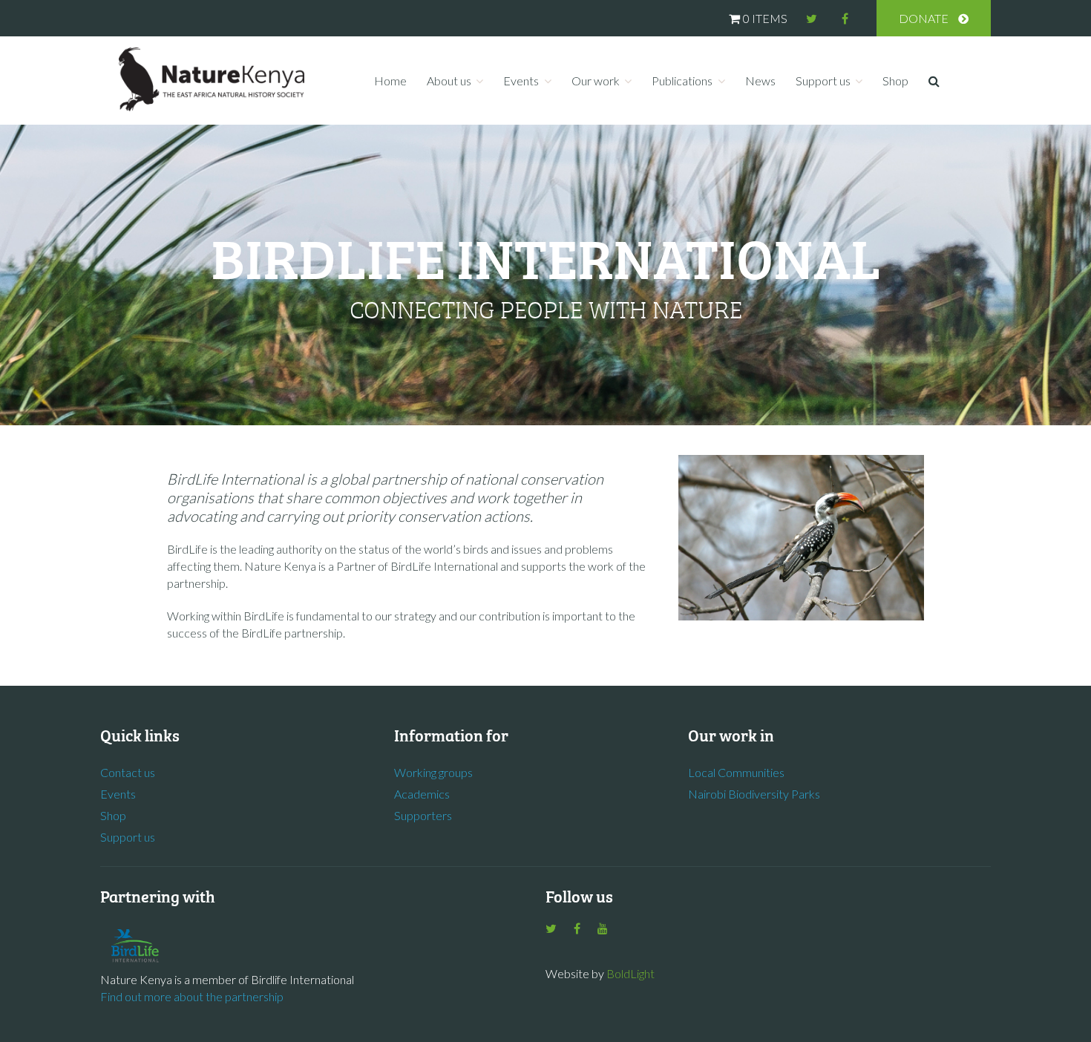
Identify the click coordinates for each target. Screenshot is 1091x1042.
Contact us (127, 772)
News (760, 80)
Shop (895, 80)
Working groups (433, 772)
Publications (682, 80)
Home (390, 80)
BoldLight (630, 973)
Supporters (423, 815)
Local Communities (736, 772)
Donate (924, 18)
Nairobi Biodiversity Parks (754, 794)
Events (521, 80)
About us (449, 80)
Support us (823, 80)
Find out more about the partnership (192, 996)
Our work (595, 80)
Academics (422, 794)
